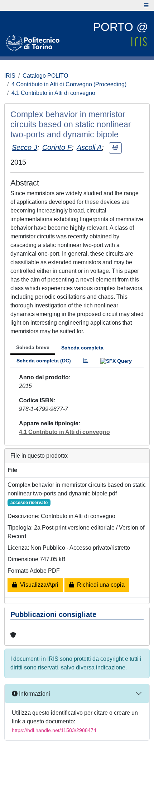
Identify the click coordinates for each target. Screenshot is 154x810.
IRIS (9, 76)
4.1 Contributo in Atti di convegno (53, 93)
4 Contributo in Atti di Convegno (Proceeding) (68, 84)
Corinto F (57, 147)
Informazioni (34, 694)
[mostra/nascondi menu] (146, 5)
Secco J (24, 147)
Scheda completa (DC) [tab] (43, 360)
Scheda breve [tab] (32, 347)
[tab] (85, 360)
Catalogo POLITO (45, 76)
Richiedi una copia (99, 585)
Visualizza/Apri (37, 585)
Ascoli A (89, 147)
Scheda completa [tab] (82, 348)
